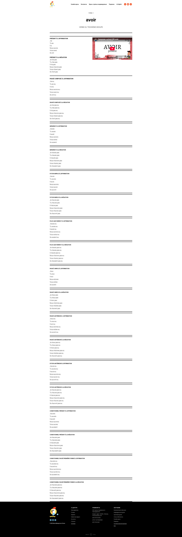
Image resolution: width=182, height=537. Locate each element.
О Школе (73, 521)
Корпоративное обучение (120, 510)
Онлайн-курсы (75, 4)
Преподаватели (74, 510)
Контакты (73, 519)
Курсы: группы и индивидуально (98, 4)
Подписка (111, 4)
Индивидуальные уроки (119, 512)
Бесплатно (84, 4)
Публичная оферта (75, 517)
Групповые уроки (118, 514)
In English (119, 4)
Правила (73, 514)
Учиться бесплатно (118, 517)
